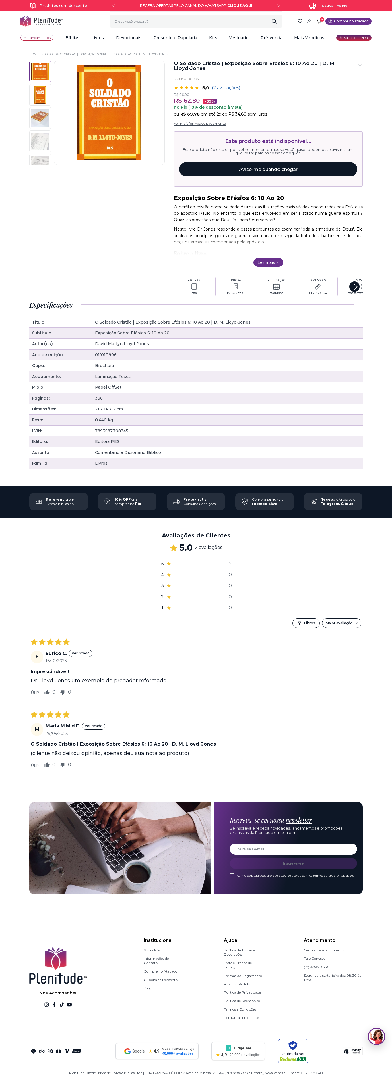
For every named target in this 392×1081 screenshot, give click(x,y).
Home (34, 54)
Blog (148, 988)
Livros (97, 37)
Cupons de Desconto (161, 980)
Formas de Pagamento (243, 976)
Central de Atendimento (324, 950)
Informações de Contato (156, 960)
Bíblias (72, 37)
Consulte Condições (199, 501)
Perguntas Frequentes (242, 1017)
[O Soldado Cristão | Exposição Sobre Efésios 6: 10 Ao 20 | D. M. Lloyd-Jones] (40, 94)
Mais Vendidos (309, 37)
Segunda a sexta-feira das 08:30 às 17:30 (332, 977)
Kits (213, 37)
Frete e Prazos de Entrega (238, 965)
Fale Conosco (314, 958)
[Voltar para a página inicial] (41, 21)
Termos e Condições (240, 1009)
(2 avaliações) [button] (226, 87)
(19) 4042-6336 (316, 967)
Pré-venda (271, 37)
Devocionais (128, 37)
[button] (72, 37)
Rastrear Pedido (334, 5)
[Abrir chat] (376, 1036)
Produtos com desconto (63, 5)
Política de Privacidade (242, 992)
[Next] (278, 5)
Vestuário (239, 37)
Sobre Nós (152, 950)
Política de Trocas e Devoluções (239, 952)
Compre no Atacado (160, 971)
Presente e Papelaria (175, 37)
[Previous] (113, 5)
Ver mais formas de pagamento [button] (200, 123)
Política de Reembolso (242, 1001)
